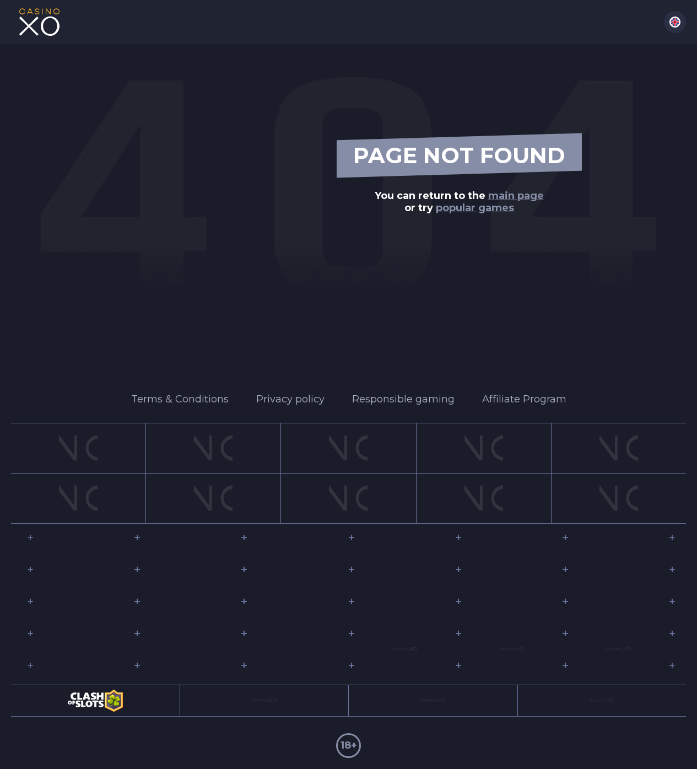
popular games (475, 208)
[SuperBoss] (39, 22)
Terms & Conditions (180, 399)
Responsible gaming (403, 399)
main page (516, 196)
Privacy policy (290, 399)
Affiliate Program (524, 399)
